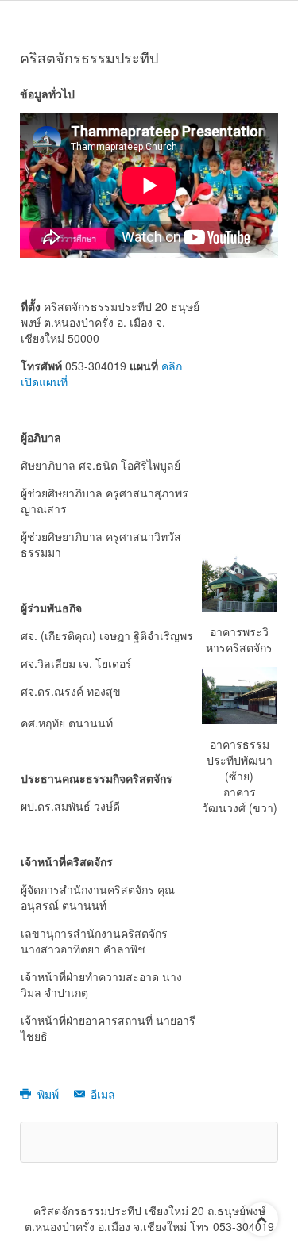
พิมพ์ (48, 1094)
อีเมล (101, 1094)
